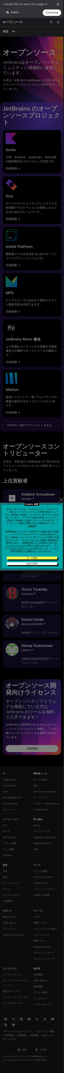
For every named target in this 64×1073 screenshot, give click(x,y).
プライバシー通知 (37, 540)
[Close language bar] (58, 4)
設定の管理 (32, 563)
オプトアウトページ (21, 548)
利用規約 (52, 540)
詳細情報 (32, 526)
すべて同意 (32, 558)
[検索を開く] (51, 22)
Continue (52, 12)
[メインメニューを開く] (58, 22)
